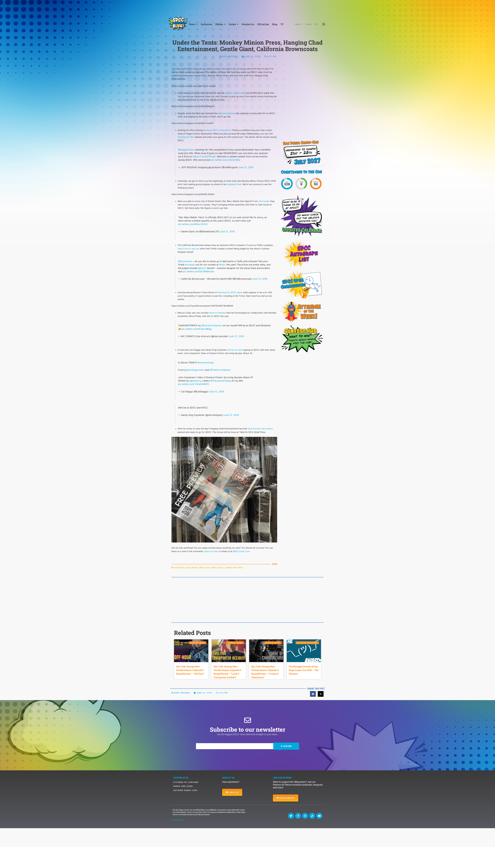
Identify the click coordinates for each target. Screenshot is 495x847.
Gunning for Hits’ (186, 137)
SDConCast (263, 24)
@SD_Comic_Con (241, 551)
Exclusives (206, 24)
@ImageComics (186, 149)
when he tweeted (217, 312)
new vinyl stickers (226, 113)
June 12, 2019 (245, 167)
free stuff (204, 567)
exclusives (192, 567)
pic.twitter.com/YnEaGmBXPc (193, 384)
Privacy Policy (178, 820)
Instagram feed (234, 184)
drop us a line (211, 551)
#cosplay (190, 264)
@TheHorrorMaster (220, 370)
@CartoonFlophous (212, 325)
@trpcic (202, 268)
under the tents (234, 567)
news (214, 567)
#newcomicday (206, 362)
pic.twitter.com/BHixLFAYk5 (193, 224)
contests (179, 567)
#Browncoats (185, 261)
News (192, 24)
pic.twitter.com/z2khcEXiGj (225, 159)
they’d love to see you (188, 248)
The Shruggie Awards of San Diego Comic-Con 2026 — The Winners (303, 670)
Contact (308, 24)
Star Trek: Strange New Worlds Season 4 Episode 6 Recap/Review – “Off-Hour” (190, 670)
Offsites (219, 24)
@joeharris (195, 380)
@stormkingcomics (194, 370)
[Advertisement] (247, 7)
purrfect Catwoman (234, 93)
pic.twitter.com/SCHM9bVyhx (198, 271)
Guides (232, 24)
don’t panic (264, 201)
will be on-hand (235, 350)
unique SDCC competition (218, 130)
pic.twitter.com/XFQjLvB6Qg (197, 329)
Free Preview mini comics (260, 428)
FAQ (316, 24)
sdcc (221, 567)
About (297, 24)
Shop (274, 24)
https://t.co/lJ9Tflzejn (204, 156)
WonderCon (248, 24)
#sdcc (222, 264)
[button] (324, 24)
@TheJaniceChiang (220, 380)
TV (282, 24)
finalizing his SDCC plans (229, 292)
